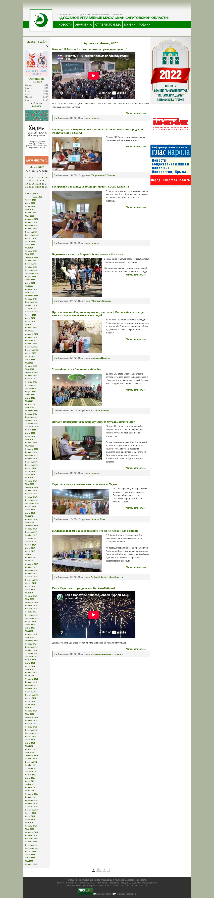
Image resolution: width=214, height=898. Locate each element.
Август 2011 (30, 775)
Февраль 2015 (31, 641)
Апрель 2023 (31, 328)
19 (30, 184)
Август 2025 (30, 238)
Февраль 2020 (31, 449)
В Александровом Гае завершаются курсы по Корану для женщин (95, 530)
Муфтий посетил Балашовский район (76, 369)
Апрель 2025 (31, 251)
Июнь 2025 (30, 245)
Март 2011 (29, 791)
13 (33, 180)
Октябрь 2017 (31, 538)
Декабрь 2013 (31, 685)
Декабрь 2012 (31, 724)
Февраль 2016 (31, 602)
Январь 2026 (31, 222)
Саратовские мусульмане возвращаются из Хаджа (85, 484)
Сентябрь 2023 (31, 312)
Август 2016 (30, 583)
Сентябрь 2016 (31, 580)
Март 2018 (29, 522)
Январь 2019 (31, 491)
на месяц (36, 106)
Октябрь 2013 (31, 692)
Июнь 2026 (30, 206)
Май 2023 (29, 324)
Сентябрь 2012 (31, 733)
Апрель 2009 (31, 864)
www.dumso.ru (126, 885)
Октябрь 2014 (31, 653)
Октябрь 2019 (31, 462)
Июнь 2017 (30, 551)
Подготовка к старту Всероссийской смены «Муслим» (87, 254)
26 (30, 187)
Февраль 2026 (31, 219)
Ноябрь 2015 (31, 612)
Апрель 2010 (31, 826)
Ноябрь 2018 (31, 497)
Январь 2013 (31, 721)
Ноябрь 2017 (31, 535)
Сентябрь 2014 (31, 657)
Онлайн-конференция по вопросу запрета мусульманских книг (93, 421)
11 (26, 180)
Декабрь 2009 (31, 839)
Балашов (95, 410)
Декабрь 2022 (31, 340)
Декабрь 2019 (31, 455)
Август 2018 (30, 506)
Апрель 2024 (31, 289)
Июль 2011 (30, 778)
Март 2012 (29, 752)
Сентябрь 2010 (31, 810)
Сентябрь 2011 (31, 772)
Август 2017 (30, 545)
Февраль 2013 (31, 717)
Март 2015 (29, 637)
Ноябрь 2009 (31, 842)
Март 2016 (29, 599)
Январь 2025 (31, 261)
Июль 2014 (30, 663)
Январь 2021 (31, 414)
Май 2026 (29, 210)
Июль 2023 (30, 318)
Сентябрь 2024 (31, 273)
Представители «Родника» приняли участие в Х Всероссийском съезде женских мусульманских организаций (98, 314)
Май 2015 (29, 631)
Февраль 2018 (31, 526)
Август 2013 (30, 698)
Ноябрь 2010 (31, 803)
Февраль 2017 (31, 564)
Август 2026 (30, 200)
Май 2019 (29, 478)
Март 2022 (29, 369)
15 (39, 180)
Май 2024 (29, 286)
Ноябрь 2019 (31, 459)
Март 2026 (29, 216)
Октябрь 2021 (31, 385)
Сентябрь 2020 (31, 427)
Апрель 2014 (31, 673)
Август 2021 (30, 392)
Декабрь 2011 (31, 762)
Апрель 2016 (31, 596)
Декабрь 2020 (31, 417)
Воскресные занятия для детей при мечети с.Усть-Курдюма (90, 186)
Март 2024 (29, 293)
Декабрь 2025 (31, 225)
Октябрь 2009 (31, 845)
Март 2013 (29, 714)
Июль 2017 (30, 548)
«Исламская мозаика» (102, 654)
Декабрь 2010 (31, 800)
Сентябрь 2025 (31, 235)
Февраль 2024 (31, 296)
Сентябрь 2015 (31, 618)
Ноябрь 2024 (31, 267)
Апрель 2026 (31, 213)
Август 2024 (30, 277)
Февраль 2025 (31, 257)
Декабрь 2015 (31, 609)
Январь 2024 (31, 299)
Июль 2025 (30, 241)
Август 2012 (30, 736)
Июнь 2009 (30, 858)
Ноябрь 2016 (31, 574)
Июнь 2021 (30, 398)
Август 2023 (30, 315)
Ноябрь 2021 (31, 382)
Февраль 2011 (31, 794)
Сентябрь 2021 (31, 388)
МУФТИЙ (129, 24)
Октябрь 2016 (31, 577)
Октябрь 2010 (31, 807)
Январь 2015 (31, 644)
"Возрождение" (98, 175)
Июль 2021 (30, 395)
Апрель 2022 (31, 366)
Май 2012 (29, 746)
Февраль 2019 (31, 487)
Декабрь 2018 (31, 494)
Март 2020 (29, 446)
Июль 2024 (30, 280)
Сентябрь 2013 (31, 695)
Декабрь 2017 (31, 532)
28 (36, 187)
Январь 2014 (31, 682)
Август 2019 (30, 468)
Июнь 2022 (30, 360)
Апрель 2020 (31, 443)
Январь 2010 (31, 835)
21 (36, 184)
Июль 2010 (30, 816)
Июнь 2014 (30, 666)
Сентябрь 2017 (31, 542)
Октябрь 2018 (31, 500)
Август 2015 (30, 621)
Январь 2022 (31, 376)
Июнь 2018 (30, 513)
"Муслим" (96, 301)
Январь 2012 (31, 759)
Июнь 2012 (30, 743)
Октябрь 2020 (31, 423)
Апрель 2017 (31, 558)
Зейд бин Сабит (105, 577)
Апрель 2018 (31, 519)
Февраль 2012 (31, 756)
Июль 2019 (30, 471)
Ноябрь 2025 (31, 229)
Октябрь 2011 (31, 768)
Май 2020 (29, 439)
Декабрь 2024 (31, 264)
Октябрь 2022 (31, 347)
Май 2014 (29, 669)
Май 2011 (29, 784)
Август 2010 (30, 813)
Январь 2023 (31, 337)
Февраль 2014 (31, 679)
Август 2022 (30, 353)
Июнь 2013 (30, 704)
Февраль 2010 (31, 832)
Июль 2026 (30, 203)
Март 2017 (29, 561)
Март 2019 (29, 484)
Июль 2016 (30, 586)
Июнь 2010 (30, 820)
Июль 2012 (30, 740)
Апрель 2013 (31, 711)
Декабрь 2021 (31, 379)
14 (36, 180)
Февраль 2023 (31, 334)
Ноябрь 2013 (31, 688)
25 (26, 187)
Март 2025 (29, 254)
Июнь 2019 (30, 475)
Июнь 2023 (30, 321)
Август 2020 (30, 430)
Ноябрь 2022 (31, 344)
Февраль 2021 (31, 411)
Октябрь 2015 (31, 615)
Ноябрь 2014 (31, 650)
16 (43, 180)
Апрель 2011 (30, 787)
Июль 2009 (30, 855)
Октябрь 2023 (31, 309)
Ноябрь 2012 (31, 727)
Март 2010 (29, 829)
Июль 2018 (30, 510)
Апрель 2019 (31, 481)
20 (33, 184)
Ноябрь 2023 (31, 305)
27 (33, 187)
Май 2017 (29, 554)
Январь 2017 (31, 567)
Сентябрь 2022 (31, 350)
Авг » (35, 193)
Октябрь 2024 (31, 270)
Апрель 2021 (31, 404)
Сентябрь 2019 (31, 465)
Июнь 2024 (30, 283)
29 (39, 187)
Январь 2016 (31, 605)
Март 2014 (29, 676)
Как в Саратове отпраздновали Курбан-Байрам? (83, 588)
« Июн (28, 193)
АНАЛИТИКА (83, 24)
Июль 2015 (30, 625)
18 (26, 184)
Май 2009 (29, 861)
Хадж (102, 519)
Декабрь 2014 (31, 647)
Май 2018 (29, 516)
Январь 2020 (31, 452)
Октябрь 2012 (31, 730)
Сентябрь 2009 (31, 848)
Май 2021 (29, 401)
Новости (95, 118)
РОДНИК (144, 24)
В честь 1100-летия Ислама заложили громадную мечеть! (89, 49)
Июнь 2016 (30, 590)
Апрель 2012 (31, 749)
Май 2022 (29, 363)
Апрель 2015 (31, 634)
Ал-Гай (94, 577)
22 (39, 184)
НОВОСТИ (65, 24)
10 (46, 177)
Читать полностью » (136, 113)
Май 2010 (29, 823)
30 (43, 187)
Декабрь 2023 (31, 302)
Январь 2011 (30, 797)
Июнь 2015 (30, 628)
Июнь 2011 (30, 781)
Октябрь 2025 (31, 232)
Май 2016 (29, 593)
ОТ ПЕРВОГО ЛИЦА (108, 24)
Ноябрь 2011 (30, 765)
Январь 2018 (31, 529)
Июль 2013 (30, 701)
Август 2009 (30, 851)
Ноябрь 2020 (31, 420)
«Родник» (95, 358)
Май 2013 (29, 708)
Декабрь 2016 (31, 570)
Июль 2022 (30, 356)
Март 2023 (29, 331)
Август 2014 (30, 660)
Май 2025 (29, 248)
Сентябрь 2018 (31, 503)
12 (30, 180)
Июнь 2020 (30, 436)
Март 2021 (29, 407)
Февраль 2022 (31, 372)
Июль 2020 (30, 433)
